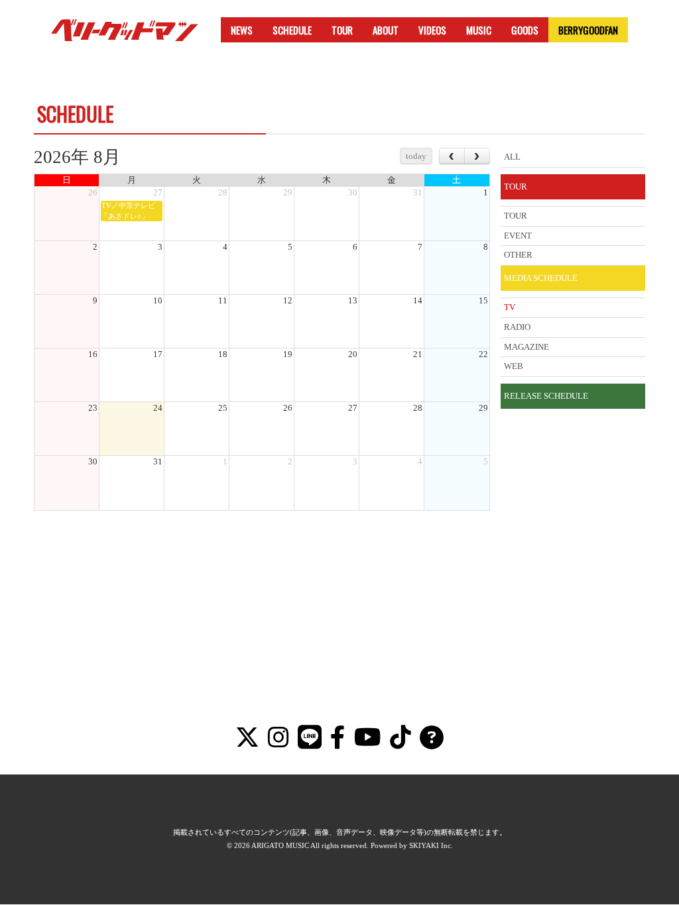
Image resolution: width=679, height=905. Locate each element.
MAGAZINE (526, 347)
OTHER (518, 255)
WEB (513, 366)
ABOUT (386, 30)
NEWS (242, 30)
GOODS (524, 30)
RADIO (517, 327)
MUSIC (478, 30)
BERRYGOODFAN (588, 30)
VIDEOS (432, 30)
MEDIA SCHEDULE (541, 278)
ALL (512, 157)
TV (509, 307)
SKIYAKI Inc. (431, 845)
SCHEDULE (292, 30)
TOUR (342, 30)
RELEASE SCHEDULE (546, 396)
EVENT (518, 235)
